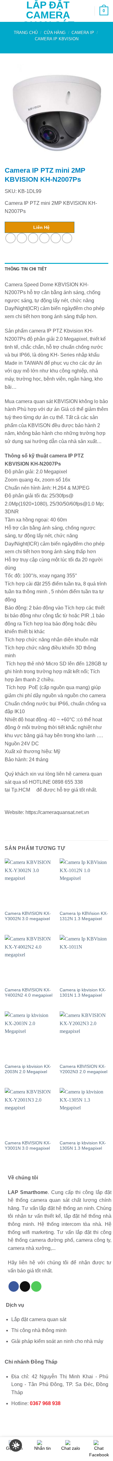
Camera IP (83, 32)
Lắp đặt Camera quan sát (48, 15)
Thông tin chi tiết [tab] (26, 269)
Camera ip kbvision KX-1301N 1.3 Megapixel (83, 993)
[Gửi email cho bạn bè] (44, 238)
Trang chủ (26, 32)
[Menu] (8, 10)
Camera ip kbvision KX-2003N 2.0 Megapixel (28, 1069)
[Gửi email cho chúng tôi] (25, 1286)
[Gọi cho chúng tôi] (36, 1286)
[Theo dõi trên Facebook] (13, 1286)
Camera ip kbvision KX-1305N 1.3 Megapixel (83, 1146)
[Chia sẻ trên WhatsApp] (10, 238)
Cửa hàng (55, 32)
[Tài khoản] (87, 11)
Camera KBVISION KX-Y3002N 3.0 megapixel (28, 916)
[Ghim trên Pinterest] (56, 238)
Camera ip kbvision (56, 39)
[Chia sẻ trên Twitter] (33, 238)
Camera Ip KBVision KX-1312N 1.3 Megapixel (84, 916)
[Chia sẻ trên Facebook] (22, 238)
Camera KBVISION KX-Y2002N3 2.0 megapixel (83, 1069)
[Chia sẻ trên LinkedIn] (67, 238)
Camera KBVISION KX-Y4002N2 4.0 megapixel (28, 993)
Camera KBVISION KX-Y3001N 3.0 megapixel (28, 1146)
